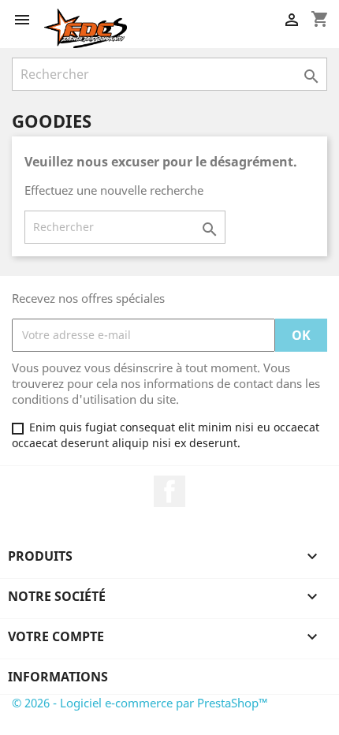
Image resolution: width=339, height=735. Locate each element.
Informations (58, 676)
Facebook (169, 491)
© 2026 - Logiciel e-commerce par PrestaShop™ (140, 703)
